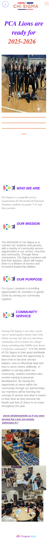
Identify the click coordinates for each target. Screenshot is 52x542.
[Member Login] (5, 4)
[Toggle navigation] (46, 4)
